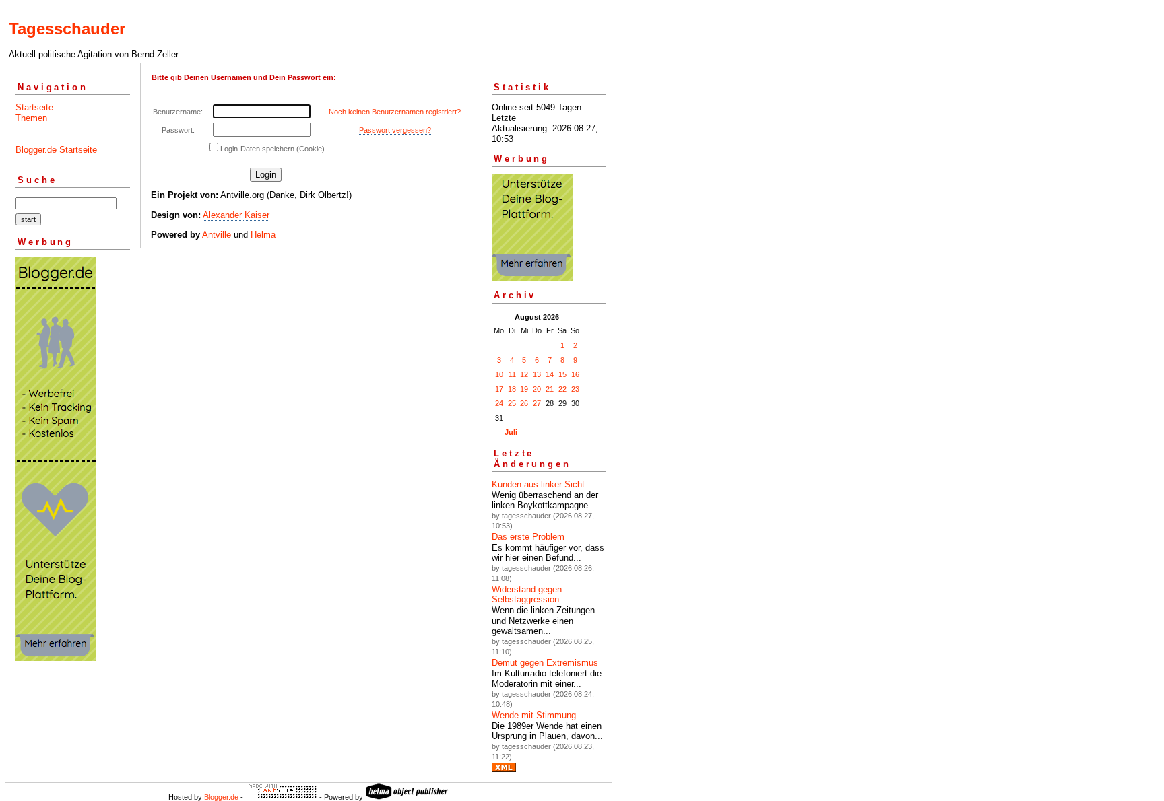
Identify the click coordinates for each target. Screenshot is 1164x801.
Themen (31, 118)
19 (524, 389)
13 (537, 374)
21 (550, 389)
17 (499, 389)
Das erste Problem (528, 537)
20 (537, 389)
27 (537, 403)
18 (512, 389)
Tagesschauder (67, 29)
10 (499, 374)
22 (562, 389)
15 (562, 374)
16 (575, 374)
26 (524, 403)
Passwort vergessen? (395, 130)
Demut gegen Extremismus (545, 663)
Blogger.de (221, 797)
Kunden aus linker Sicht (538, 484)
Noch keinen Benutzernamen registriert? (395, 112)
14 (550, 374)
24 (499, 403)
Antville (216, 235)
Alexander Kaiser (236, 215)
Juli (511, 432)
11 (512, 374)
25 (512, 403)
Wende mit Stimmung (534, 715)
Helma (263, 235)
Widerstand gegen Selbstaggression (527, 594)
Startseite (34, 107)
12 (524, 374)
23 (575, 389)
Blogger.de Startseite (56, 150)
